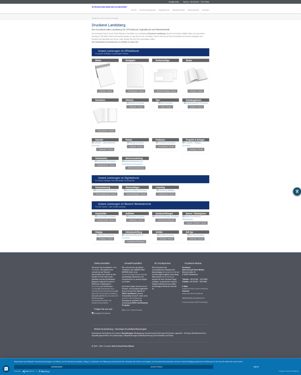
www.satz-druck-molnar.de (192, 294)
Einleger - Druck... (197, 149)
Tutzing (95, 289)
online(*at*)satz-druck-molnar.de (195, 289)
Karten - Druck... (197, 107)
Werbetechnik (178, 10)
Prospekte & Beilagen (195, 139)
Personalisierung (102, 187)
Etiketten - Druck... (136, 107)
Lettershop (160, 187)
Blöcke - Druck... (106, 91)
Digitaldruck (164, 10)
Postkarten (160, 139)
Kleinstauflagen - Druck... (137, 194)
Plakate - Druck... (136, 146)
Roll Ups (189, 232)
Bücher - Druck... (197, 91)
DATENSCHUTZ (199, 298)
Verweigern (56, 367)
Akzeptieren (156, 367)
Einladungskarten (193, 100)
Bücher (189, 60)
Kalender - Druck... (106, 149)
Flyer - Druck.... (167, 107)
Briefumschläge (162, 60)
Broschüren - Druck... (106, 131)
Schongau (104, 294)
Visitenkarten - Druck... (106, 165)
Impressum (282, 371)
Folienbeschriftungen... (137, 242)
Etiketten (130, 100)
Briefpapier (130, 60)
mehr (256, 367)
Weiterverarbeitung (134, 158)
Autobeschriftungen (164, 213)
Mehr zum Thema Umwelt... (132, 310)
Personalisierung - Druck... (106, 194)
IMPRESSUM (187, 298)
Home (134, 10)
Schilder (159, 232)
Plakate (129, 139)
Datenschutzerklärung (292, 371)
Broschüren (100, 100)
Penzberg (104, 291)
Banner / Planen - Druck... (197, 223)
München (95, 294)
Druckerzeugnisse (148, 10)
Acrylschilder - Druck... (106, 220)
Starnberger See (107, 289)
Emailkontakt (173, 2)
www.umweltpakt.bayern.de (132, 275)
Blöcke (98, 60)
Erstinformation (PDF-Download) (194, 302)
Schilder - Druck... (167, 239)
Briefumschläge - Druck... (167, 91)
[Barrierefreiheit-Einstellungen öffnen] (297, 191)
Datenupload (193, 10)
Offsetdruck (169, 277)
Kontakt (205, 10)
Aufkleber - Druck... (136, 220)
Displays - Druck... (106, 239)
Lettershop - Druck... (167, 194)
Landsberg (113, 294)
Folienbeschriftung (134, 232)
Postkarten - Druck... (167, 146)
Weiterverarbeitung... (136, 168)
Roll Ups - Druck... (197, 239)
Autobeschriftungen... (166, 220)
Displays (99, 232)
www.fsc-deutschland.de (131, 298)
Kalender (99, 139)
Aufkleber (130, 213)
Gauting (112, 291)
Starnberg (95, 291)
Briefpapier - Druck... (137, 91)
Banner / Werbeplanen (196, 213)
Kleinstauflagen (132, 187)
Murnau (105, 296)
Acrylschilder (100, 213)
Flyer (158, 100)
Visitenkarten (101, 158)
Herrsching (96, 286)
